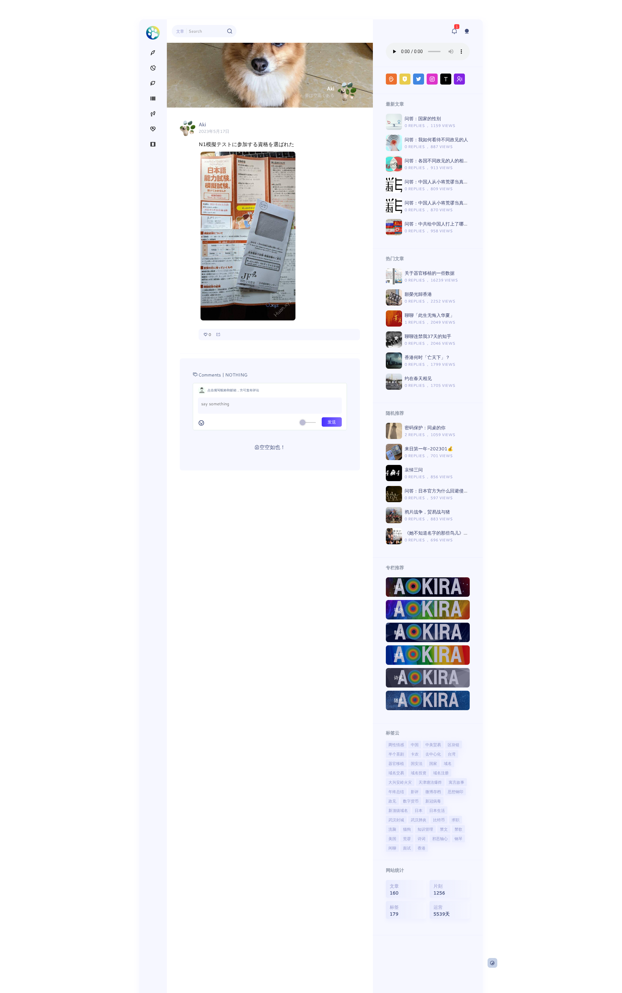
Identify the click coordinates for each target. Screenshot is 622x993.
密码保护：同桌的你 (425, 427)
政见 (392, 800)
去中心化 (433, 753)
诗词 (421, 838)
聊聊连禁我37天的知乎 (428, 336)
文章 (180, 31)
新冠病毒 (433, 800)
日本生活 (437, 810)
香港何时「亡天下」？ (427, 357)
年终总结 (396, 791)
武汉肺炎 (418, 819)
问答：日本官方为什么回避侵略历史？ (443, 491)
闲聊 (392, 847)
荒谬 (407, 838)
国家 (433, 763)
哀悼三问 (414, 470)
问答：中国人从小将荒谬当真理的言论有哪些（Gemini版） (464, 182)
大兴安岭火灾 (400, 782)
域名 (448, 763)
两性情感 (396, 744)
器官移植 (396, 763)
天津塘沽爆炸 (430, 782)
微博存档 (433, 791)
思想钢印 (455, 791)
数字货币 (411, 800)
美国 (392, 838)
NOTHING (236, 375)
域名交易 (396, 772)
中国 (415, 744)
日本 (418, 810)
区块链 (453, 744)
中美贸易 (433, 744)
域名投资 (418, 772)
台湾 (451, 753)
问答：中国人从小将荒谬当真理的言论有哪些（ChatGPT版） (466, 203)
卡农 (415, 753)
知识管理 (425, 829)
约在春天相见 (418, 378)
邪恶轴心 (440, 838)
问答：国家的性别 (423, 118)
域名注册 (441, 772)
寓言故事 (456, 782)
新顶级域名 (398, 810)
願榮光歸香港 (418, 294)
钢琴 (458, 838)
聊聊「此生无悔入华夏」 (430, 315)
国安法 (416, 763)
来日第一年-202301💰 (429, 448)
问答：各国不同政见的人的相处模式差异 (445, 160)
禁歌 (458, 829)
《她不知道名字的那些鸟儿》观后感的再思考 (450, 533)
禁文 (444, 829)
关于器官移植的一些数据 (430, 273)
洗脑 (392, 829)
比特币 (439, 819)
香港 (421, 847)
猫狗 (407, 829)
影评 (415, 791)
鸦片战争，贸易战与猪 (427, 512)
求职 (455, 819)
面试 (407, 847)
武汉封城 (396, 819)
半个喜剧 (396, 753)
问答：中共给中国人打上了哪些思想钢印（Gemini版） (460, 224)
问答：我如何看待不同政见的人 (436, 139)
